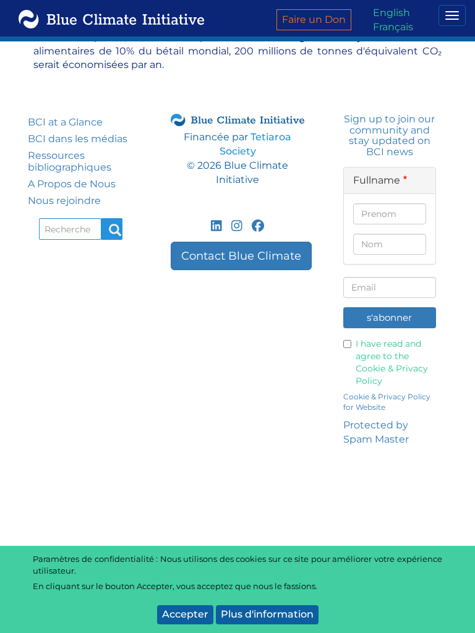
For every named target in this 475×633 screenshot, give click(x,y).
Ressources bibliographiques (69, 161)
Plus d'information (267, 614)
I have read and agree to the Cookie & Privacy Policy (392, 362)
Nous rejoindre (64, 200)
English (391, 13)
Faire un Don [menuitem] (314, 19)
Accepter (185, 614)
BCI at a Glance (65, 122)
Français (393, 27)
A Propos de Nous (72, 184)
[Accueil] (106, 18)
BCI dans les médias (77, 139)
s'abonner (389, 317)
